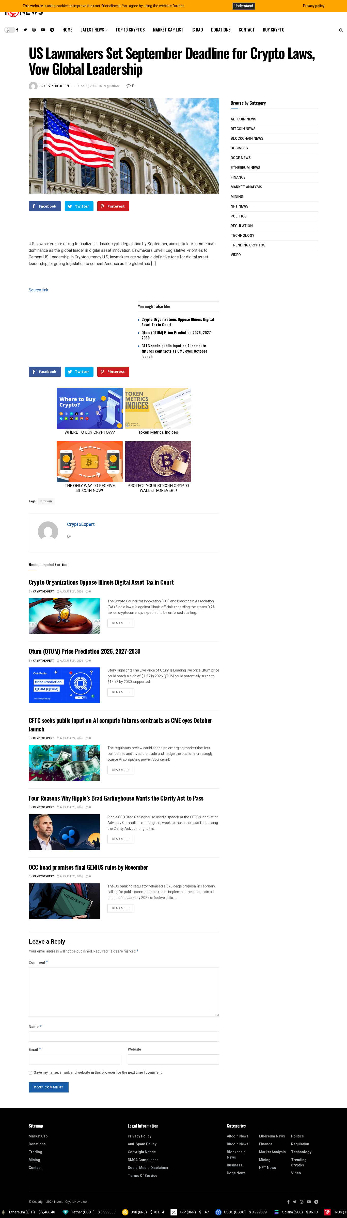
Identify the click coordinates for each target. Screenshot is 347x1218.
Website (134, 1049)
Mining (237, 196)
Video (236, 255)
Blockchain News (247, 138)
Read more (120, 623)
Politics (239, 216)
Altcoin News (243, 119)
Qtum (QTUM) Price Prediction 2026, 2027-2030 (176, 335)
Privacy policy (313, 6)
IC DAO (197, 29)
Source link (38, 290)
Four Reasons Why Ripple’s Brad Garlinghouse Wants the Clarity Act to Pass (116, 797)
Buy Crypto (274, 29)
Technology (242, 235)
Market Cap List (168, 29)
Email (35, 1049)
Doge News (241, 158)
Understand (243, 6)
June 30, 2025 (87, 86)
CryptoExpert (57, 86)
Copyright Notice (142, 1152)
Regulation (111, 86)
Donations (221, 29)
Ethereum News (245, 167)
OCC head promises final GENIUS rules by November (88, 866)
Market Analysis (246, 187)
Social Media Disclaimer (148, 1167)
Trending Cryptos (248, 245)
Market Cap (38, 1136)
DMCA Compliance (143, 1160)
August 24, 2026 (71, 591)
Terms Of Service (142, 1175)
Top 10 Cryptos (130, 29)
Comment (38, 962)
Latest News (92, 29)
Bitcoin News (243, 129)
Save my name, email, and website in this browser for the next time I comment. (98, 1072)
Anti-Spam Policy (142, 1144)
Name (35, 1026)
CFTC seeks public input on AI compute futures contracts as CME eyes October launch (174, 351)
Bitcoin (46, 501)
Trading (35, 1152)
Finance (238, 177)
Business (239, 148)
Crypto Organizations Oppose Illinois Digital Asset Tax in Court (177, 321)
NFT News (239, 206)
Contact (247, 29)
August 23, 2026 (71, 807)
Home (67, 29)
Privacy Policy (139, 1136)
